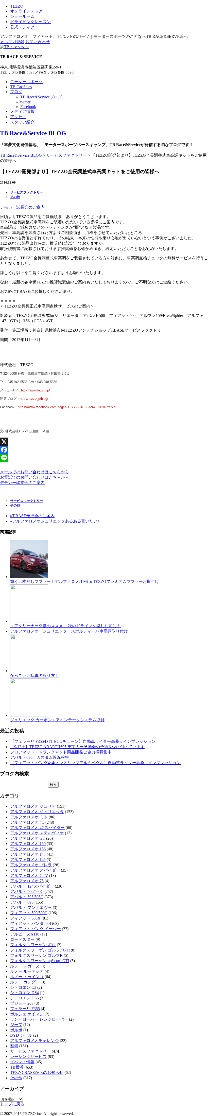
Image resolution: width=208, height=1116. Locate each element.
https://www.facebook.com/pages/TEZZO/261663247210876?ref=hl (67, 407)
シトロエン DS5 (24, 998)
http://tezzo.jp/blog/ (34, 399)
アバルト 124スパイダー (32, 886)
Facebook (28, 106)
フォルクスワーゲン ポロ (33, 945)
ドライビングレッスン (30, 22)
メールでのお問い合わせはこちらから (34, 472)
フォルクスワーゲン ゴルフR (36, 955)
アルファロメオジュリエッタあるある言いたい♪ (54, 521)
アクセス (18, 117)
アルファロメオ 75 (27, 881)
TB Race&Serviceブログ (41, 97)
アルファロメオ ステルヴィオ (37, 833)
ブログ (16, 91)
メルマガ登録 (12, 42)
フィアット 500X (25, 918)
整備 (14, 1046)
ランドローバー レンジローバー (39, 1019)
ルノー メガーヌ (25, 966)
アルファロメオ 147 (28, 854)
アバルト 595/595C (26, 897)
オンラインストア (26, 11)
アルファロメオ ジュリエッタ (37, 811)
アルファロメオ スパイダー (35, 870)
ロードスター (22, 939)
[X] (104, 442)
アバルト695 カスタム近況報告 (39, 757)
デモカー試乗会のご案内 (22, 207)
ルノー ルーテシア (27, 971)
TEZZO (16, 6)
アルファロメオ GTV (29, 875)
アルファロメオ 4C (27, 822)
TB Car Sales (21, 87)
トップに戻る (12, 1104)
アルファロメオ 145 (28, 859)
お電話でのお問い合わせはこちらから (34, 477)
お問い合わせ (37, 42)
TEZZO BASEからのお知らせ (36, 1072)
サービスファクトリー (66, 155)
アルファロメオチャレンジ (34, 1040)
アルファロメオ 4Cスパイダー (37, 827)
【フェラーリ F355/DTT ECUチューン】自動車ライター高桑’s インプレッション (82, 741)
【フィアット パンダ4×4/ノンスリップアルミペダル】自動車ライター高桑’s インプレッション (95, 763)
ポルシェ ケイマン (27, 1014)
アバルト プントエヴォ (31, 907)
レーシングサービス (28, 1056)
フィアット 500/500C (28, 913)
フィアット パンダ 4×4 (30, 923)
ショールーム (22, 16)
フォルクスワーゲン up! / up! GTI (39, 961)
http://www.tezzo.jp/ (35, 390)
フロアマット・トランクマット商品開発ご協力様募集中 (61, 752)
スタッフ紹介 (22, 122)
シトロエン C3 (23, 987)
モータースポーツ (26, 82)
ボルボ (16, 1030)
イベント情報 (22, 1062)
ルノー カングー (25, 982)
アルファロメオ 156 (28, 849)
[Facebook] (104, 450)
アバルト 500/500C (26, 891)
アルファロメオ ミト (29, 817)
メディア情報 (22, 111)
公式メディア (22, 27)
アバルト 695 (21, 902)
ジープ (16, 1024)
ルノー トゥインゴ (27, 977)
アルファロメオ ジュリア (33, 806)
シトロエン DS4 (24, 993)
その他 (15, 197)
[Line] (104, 458)
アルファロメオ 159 (28, 843)
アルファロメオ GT (27, 838)
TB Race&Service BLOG (33, 133)
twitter (25, 102)
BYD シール (21, 1035)
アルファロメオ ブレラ (31, 865)
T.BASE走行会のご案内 (32, 516)
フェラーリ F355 (25, 1008)
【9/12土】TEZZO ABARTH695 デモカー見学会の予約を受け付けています (77, 747)
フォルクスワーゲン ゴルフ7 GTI (40, 950)
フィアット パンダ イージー (35, 929)
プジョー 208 (21, 1003)
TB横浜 (17, 1067)
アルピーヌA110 (24, 934)
